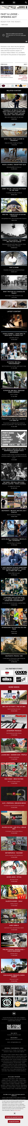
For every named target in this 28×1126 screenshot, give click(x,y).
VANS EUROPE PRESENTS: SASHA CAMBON (14, 975)
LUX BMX (12, 1083)
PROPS (13, 1085)
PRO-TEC (18, 1085)
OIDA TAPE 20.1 (6, 76)
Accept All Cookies (14, 1121)
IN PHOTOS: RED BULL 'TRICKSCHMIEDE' (14, 362)
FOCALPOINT (4, 1082)
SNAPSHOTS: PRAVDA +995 (14, 656)
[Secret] (21, 679)
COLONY (8, 1080)
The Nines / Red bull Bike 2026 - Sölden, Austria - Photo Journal (14, 483)
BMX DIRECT (12, 1078)
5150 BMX (23, 1097)
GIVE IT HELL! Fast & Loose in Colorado (14, 139)
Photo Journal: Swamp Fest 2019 (14, 164)
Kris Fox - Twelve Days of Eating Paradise (14, 215)
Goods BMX (5, 1099)
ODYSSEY (3, 1085)
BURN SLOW (22, 1078)
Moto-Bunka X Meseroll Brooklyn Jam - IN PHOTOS (14, 539)
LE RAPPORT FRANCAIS (14, 730)
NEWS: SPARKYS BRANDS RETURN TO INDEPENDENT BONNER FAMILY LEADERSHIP (14, 450)
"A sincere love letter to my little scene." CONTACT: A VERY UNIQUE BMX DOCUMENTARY (14, 599)
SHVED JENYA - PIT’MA (14, 877)
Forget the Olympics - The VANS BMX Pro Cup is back (14, 240)
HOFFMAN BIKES (13, 1082)
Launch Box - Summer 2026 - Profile (14, 755)
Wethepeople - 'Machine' (14, 853)
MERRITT (22, 1083)
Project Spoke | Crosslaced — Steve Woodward (14, 950)
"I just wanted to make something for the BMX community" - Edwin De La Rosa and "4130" (14, 569)
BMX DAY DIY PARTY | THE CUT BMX (14, 706)
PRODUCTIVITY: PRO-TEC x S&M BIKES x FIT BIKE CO (14, 419)
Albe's (3, 1097)
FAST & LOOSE (14, 267)
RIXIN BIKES (24, 1085)
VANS (12, 1088)
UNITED (8, 1088)
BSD (17, 1078)
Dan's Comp (16, 1097)
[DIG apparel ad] (14, 85)
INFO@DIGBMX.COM (16, 1042)
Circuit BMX (9, 1097)
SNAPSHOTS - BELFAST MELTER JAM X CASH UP (14, 511)
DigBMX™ (23, 1017)
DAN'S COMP (22, 1080)
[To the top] (14, 1013)
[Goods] (21, 672)
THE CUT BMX (15, 1080)
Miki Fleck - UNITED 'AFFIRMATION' (22, 77)
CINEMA (4, 1080)
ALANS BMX (5, 1078)
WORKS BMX (18, 1088)
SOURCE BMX (4, 1086)
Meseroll (12, 1099)
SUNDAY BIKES (12, 1086)
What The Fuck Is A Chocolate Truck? (14, 292)
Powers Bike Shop (20, 1099)
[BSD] (21, 990)
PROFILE (9, 1085)
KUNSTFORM (5, 1083)
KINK (25, 1082)
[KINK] (14, 7)
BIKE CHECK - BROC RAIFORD (14, 779)
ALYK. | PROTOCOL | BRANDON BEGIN (14, 803)
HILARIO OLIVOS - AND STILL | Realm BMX (14, 828)
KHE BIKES (20, 1082)
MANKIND (17, 1083)
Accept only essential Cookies (14, 1117)
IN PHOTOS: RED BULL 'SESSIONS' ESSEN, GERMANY (14, 391)
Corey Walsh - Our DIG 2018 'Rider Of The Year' (14, 189)
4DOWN (24, 1088)
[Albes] (7, 679)
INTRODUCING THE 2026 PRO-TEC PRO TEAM (14, 628)
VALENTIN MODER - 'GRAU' (14, 901)
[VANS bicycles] (7, 672)
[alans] (7, 1002)
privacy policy (17, 1110)
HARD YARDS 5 (14, 925)
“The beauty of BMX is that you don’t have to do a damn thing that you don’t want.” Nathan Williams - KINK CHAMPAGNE (14, 112)
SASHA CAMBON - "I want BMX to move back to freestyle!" (14, 334)
